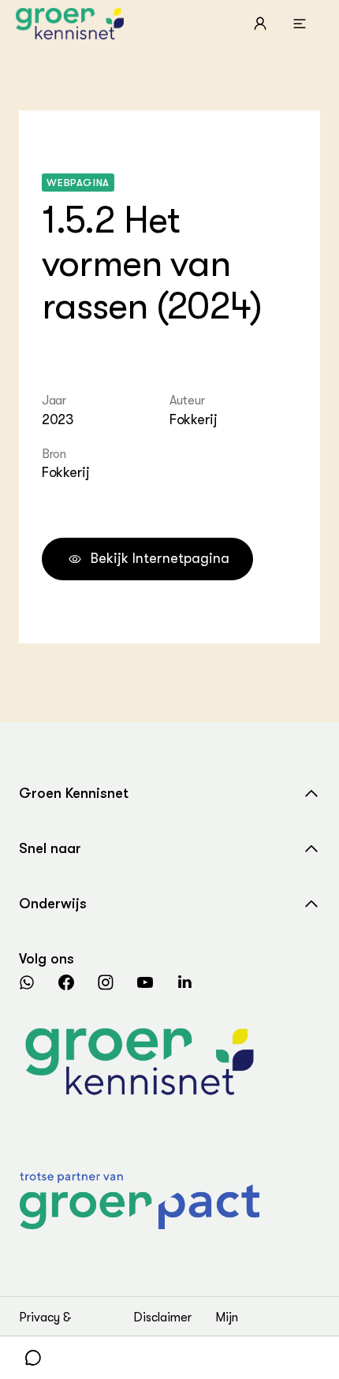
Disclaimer (162, 1317)
